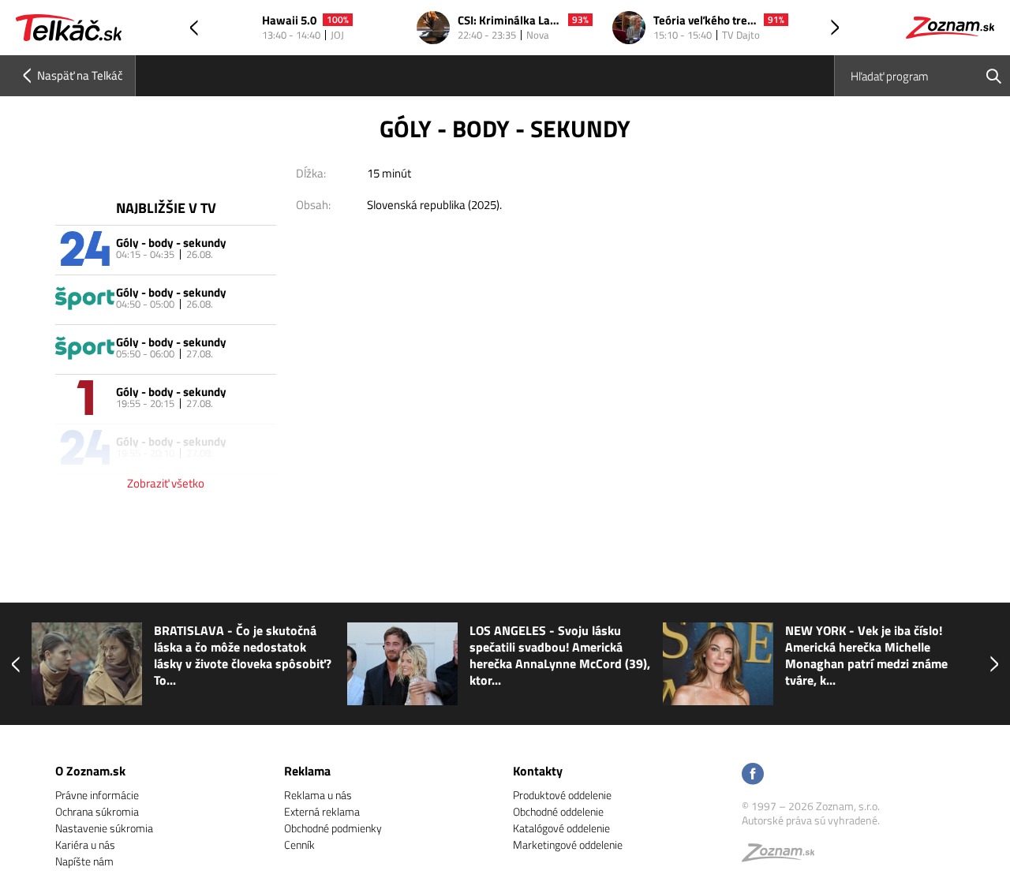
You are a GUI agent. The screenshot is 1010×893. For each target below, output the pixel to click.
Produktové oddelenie (562, 795)
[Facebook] (753, 775)
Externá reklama (322, 811)
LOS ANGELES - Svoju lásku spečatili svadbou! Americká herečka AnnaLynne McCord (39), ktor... (330, 655)
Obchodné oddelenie (558, 811)
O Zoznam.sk (90, 770)
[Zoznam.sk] (783, 856)
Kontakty (538, 770)
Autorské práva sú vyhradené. (811, 820)
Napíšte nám (84, 861)
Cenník (299, 844)
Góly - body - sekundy (171, 242)
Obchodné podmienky (333, 828)
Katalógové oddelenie (561, 828)
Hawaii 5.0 (289, 21)
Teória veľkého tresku (705, 21)
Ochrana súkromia (97, 811)
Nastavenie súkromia (104, 828)
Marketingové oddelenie (568, 844)
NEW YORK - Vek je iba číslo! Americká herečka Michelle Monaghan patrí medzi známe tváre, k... (637, 655)
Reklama (307, 770)
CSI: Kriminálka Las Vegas (510, 21)
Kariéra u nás (85, 844)
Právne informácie (97, 795)
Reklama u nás (318, 795)
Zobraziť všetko (165, 483)
